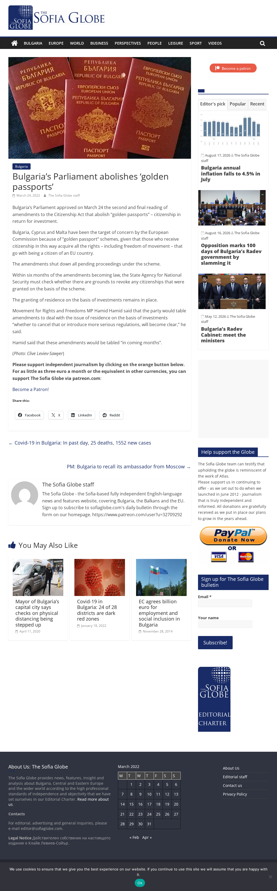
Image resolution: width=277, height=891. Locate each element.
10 (149, 794)
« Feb (134, 837)
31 (149, 823)
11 (158, 794)
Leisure (175, 43)
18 (158, 804)
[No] (270, 876)
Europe (56, 43)
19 (167, 804)
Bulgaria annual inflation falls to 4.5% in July (230, 173)
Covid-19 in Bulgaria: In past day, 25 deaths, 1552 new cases (79, 442)
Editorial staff (235, 776)
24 (149, 814)
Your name (208, 617)
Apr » (147, 837)
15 (131, 804)
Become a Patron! (30, 389)
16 (140, 804)
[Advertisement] (233, 399)
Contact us (232, 785)
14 (122, 804)
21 (122, 814)
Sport (196, 43)
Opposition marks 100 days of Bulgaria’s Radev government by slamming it (231, 254)
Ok (139, 883)
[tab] (212, 105)
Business (99, 43)
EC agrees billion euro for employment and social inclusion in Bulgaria (159, 613)
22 (131, 814)
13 (176, 794)
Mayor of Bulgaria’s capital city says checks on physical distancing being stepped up (37, 613)
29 (131, 823)
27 (176, 814)
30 (140, 823)
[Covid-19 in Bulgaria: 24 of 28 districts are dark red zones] (99, 562)
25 (158, 814)
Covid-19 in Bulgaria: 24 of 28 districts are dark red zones (97, 610)
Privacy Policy (235, 794)
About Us (231, 768)
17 (149, 804)
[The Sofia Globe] (14, 43)
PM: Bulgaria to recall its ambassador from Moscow (129, 466)
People (154, 43)
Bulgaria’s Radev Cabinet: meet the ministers (223, 335)
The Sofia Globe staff (64, 195)
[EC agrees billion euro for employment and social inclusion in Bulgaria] (161, 562)
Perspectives (128, 43)
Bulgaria (33, 43)
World (77, 43)
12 (167, 794)
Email (205, 596)
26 (167, 814)
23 (140, 814)
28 (122, 823)
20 (176, 804)
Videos (215, 43)
